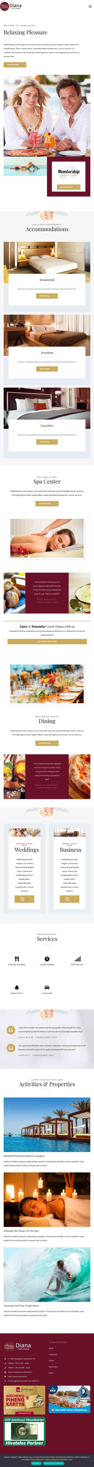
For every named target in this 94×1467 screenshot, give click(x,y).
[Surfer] (47, 1248)
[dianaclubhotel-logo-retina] (10, 3)
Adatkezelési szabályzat (53, 1463)
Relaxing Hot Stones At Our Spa (21, 1230)
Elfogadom (36, 1463)
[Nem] (91, 1460)
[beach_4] (47, 1098)
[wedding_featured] (24, 829)
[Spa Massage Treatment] (47, 1173)
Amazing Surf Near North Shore (21, 1305)
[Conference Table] (69, 829)
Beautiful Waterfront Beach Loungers (24, 1155)
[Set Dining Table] (47, 665)
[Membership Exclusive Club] (68, 163)
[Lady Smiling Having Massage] (47, 520)
